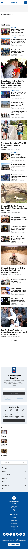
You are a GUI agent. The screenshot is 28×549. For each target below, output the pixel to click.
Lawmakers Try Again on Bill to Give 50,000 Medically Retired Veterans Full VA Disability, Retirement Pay (18, 228)
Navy (14, 509)
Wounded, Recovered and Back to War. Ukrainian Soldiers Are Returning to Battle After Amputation (13, 270)
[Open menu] (2, 2)
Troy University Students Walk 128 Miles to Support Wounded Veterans (13, 145)
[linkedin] (20, 534)
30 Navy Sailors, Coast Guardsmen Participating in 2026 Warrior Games (17, 51)
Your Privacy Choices (14, 526)
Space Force (14, 510)
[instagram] (10, 534)
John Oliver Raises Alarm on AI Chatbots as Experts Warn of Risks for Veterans (18, 94)
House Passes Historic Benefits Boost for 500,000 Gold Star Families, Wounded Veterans (12, 83)
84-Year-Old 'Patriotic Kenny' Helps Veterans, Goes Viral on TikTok (18, 166)
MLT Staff (13, 293)
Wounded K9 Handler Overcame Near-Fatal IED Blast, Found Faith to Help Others (14, 208)
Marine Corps (14, 507)
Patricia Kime (14, 231)
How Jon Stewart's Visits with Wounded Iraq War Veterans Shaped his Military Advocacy (14, 332)
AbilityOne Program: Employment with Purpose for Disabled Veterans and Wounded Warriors (19, 156)
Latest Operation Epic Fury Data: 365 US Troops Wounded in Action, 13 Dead (19, 113)
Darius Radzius (14, 169)
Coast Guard (14, 506)
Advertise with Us (14, 520)
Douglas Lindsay (4, 87)
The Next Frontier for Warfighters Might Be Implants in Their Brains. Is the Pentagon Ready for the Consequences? (18, 290)
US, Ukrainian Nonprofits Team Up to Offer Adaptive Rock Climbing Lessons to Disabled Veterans (18, 41)
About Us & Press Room (14, 516)
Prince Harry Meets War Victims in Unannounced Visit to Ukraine (19, 218)
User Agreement (14, 523)
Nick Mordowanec (14, 44)
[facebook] (7, 534)
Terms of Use (20, 398)
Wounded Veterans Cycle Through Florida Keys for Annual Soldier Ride (19, 176)
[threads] (24, 534)
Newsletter (14, 517)
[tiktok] (17, 534)
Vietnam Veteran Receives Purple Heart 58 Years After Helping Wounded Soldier (17, 31)
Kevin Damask (4, 149)
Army (14, 504)
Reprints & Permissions (14, 522)
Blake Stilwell (4, 336)
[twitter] (14, 534)
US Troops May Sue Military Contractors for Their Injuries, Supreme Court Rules (18, 104)
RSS (14, 527)
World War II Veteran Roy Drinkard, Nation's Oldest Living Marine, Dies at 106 (4, 454)
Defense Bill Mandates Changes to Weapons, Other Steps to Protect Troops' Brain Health (18, 300)
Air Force (14, 503)
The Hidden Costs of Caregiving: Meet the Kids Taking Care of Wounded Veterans (19, 238)
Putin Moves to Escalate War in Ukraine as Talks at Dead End (4, 445)
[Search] (22, 2)
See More (14, 341)
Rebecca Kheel (14, 303)
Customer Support (15, 544)
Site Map (14, 529)
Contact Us (14, 519)
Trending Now (4, 428)
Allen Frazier (4, 212)
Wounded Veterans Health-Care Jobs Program (18, 280)
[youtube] (4, 534)
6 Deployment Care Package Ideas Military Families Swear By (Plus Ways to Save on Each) (4, 436)
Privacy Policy (8, 399)
